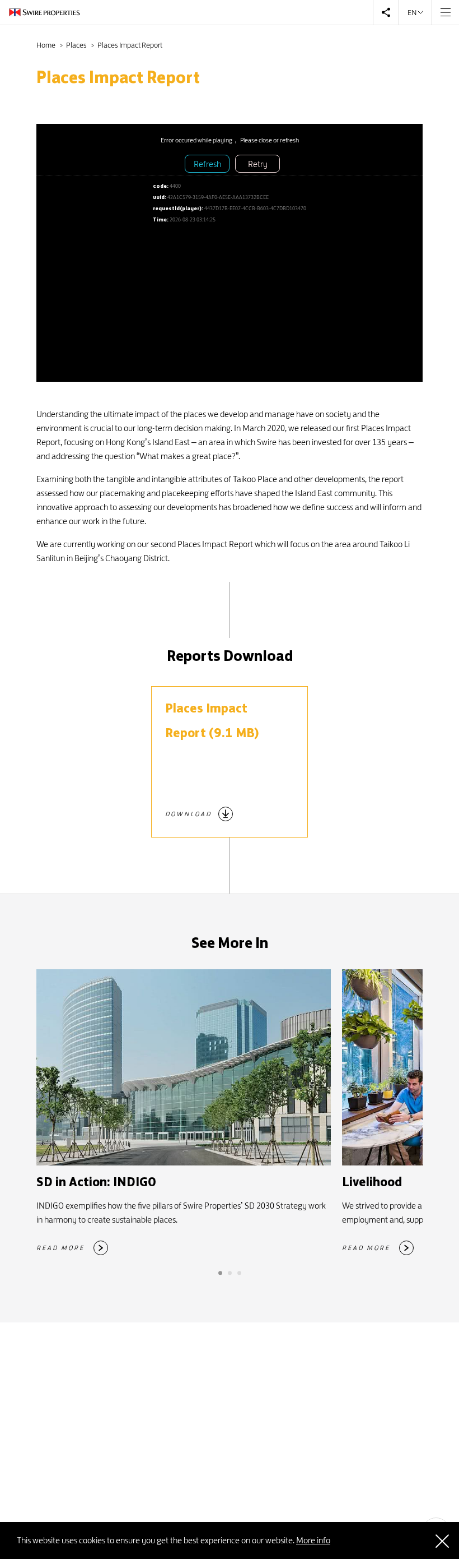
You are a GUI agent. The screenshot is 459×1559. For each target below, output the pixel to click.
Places (77, 44)
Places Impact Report (129, 44)
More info (313, 1540)
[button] (220, 1273)
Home (46, 44)
